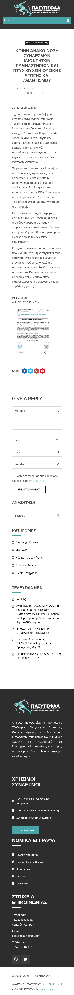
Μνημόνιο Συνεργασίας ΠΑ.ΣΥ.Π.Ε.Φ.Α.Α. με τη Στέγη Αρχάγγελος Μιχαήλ (34, 643)
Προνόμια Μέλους (26, 565)
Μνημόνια (21, 550)
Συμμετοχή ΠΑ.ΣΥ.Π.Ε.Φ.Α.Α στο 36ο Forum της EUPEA (39, 655)
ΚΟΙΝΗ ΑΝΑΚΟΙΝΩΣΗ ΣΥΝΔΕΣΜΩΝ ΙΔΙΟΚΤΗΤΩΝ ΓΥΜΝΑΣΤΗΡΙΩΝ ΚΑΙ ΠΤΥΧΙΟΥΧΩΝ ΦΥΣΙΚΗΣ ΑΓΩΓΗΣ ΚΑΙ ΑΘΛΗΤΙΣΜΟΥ (37, 65)
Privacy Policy (37, 480)
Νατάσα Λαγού (47, 989)
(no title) (21, 599)
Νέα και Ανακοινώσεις (37, 42)
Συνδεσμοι (27, 830)
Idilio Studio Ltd (51, 984)
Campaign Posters (26, 542)
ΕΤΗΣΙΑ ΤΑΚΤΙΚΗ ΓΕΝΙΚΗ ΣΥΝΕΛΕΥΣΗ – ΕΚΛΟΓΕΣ (32, 630)
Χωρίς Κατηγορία (26, 573)
